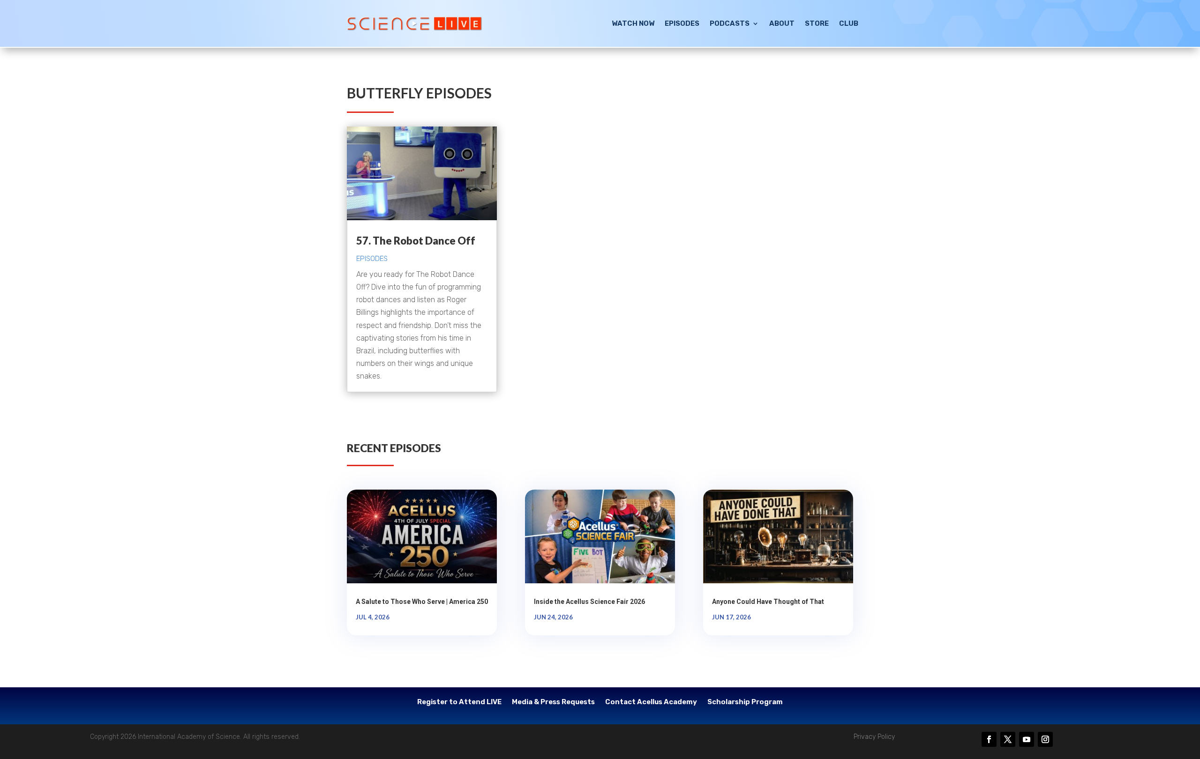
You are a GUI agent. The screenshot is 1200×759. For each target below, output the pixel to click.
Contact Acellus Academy (651, 702)
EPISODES (682, 23)
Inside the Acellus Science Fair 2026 (589, 601)
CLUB (848, 23)
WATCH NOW (633, 23)
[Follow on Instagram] (1045, 739)
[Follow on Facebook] (989, 739)
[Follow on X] (1007, 739)
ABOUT (782, 23)
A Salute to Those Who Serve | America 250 (422, 601)
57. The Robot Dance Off (415, 240)
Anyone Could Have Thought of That (768, 601)
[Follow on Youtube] (1026, 739)
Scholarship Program (745, 702)
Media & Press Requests (553, 702)
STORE (817, 23)
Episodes (372, 258)
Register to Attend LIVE (459, 702)
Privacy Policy (874, 737)
